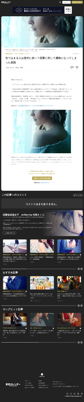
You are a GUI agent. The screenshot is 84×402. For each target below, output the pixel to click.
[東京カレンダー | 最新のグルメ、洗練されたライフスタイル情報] (8, 2)
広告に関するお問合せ (29, 385)
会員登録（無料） (77, 2)
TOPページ (27, 380)
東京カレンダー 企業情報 (29, 387)
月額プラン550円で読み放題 (42, 178)
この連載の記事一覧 (9, 233)
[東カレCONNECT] (42, 10)
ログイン (66, 2)
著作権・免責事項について (43, 385)
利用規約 (40, 380)
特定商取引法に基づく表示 (43, 387)
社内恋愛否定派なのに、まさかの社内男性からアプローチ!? (35, 106)
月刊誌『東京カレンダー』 (58, 381)
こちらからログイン (45, 182)
